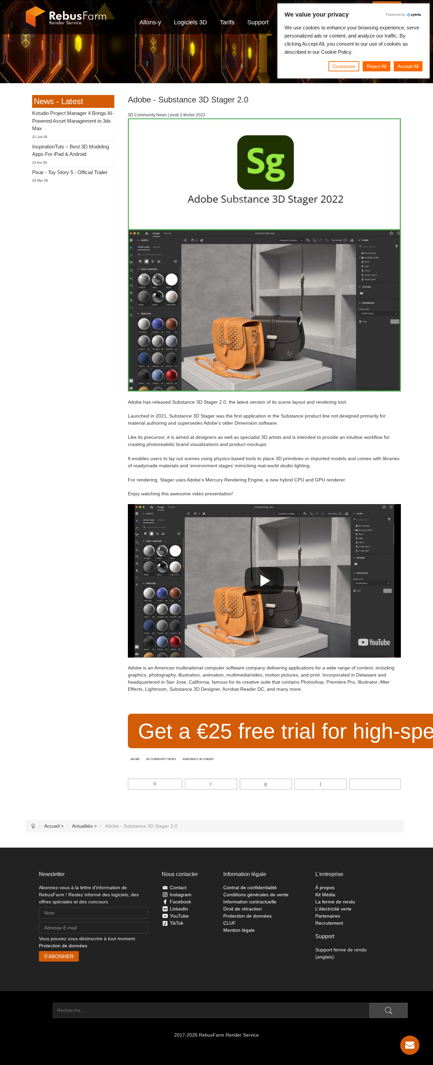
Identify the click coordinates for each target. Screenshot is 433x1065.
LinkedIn (179, 909)
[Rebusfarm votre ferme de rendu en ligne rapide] (66, 16)
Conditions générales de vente (256, 894)
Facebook (180, 901)
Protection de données (63, 945)
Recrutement (329, 923)
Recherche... (39, 1010)
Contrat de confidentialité (250, 887)
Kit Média (325, 894)
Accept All (408, 66)
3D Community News (161, 758)
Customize (344, 66)
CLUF (229, 923)
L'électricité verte (333, 909)
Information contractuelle (249, 901)
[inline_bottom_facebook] (155, 784)
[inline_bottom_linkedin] (266, 784)
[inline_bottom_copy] (375, 784)
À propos (325, 887)
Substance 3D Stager (197, 758)
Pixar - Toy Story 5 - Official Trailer (70, 172)
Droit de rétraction (242, 909)
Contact (178, 887)
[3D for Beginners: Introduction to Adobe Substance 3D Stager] (374, 642)
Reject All (376, 66)
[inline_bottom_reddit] (320, 784)
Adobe (135, 758)
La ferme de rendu (335, 901)
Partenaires (327, 916)
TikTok (176, 923)
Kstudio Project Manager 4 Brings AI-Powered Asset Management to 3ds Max (73, 120)
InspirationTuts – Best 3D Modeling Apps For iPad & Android (70, 150)
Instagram (180, 894)
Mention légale (239, 930)
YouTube (179, 916)
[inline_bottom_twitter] (211, 784)
